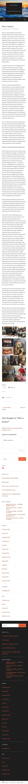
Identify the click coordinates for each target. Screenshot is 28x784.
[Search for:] (14, 459)
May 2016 (4, 569)
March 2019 (5, 533)
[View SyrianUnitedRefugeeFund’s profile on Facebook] (2, 468)
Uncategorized (8, 397)
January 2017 (5, 549)
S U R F (14, 5)
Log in (3, 604)
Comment (21, 450)
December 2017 (6, 537)
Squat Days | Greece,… (11, 504)
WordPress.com (6, 616)
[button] (10, 332)
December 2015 (6, 580)
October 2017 (5, 541)
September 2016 (6, 557)
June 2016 (4, 565)
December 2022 (6, 529)
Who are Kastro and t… (11, 507)
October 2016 (5, 553)
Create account (5, 600)
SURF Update (5, 482)
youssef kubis (15, 29)
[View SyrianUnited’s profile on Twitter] (3, 468)
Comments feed (6, 612)
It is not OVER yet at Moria (8, 490)
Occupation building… (11, 511)
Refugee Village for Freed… (14, 505)
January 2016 (5, 576)
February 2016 (5, 573)
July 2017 (4, 545)
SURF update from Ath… (12, 518)
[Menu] (4, 19)
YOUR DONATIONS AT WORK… (10, 478)
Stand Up (23, 407)
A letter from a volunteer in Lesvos (10, 486)
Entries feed (5, 608)
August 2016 (5, 561)
